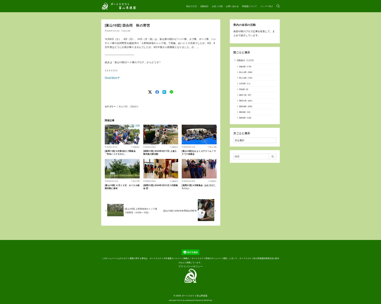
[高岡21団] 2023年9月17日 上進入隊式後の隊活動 (160, 152)
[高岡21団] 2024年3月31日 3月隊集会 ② (160, 187)
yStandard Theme (175, 300)
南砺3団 (242, 66)
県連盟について (249, 6)
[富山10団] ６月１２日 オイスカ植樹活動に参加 (122, 187)
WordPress (208, 300)
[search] (272, 156)
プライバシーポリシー (190, 266)
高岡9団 (242, 117)
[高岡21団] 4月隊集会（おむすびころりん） (199, 187)
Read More (111, 77)
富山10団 (126, 30)
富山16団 (243, 78)
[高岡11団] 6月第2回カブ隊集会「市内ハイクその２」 (120, 152)
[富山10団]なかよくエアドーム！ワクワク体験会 (199, 152)
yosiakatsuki (189, 300)
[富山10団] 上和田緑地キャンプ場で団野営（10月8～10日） (141, 210)
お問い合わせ (232, 6)
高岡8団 (242, 112)
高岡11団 (243, 95)
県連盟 (242, 89)
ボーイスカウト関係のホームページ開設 (209, 258)
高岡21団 (243, 100)
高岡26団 (243, 106)
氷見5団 (242, 83)
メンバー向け (266, 6)
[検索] (278, 6)
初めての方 (191, 6)
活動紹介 (204, 6)
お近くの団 (217, 6)
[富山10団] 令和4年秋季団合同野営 (180, 210)
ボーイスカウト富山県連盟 (194, 295)
